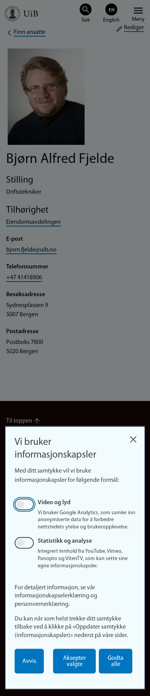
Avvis (29, 661)
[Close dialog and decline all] (133, 437)
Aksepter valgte (74, 661)
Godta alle (115, 661)
